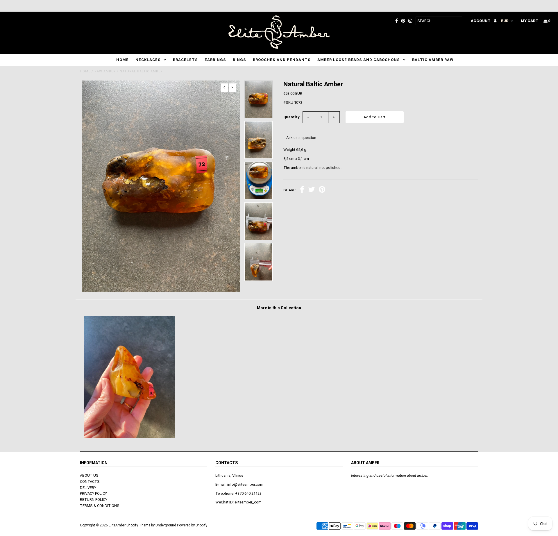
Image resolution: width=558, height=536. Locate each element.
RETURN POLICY (93, 499)
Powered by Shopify (192, 525)
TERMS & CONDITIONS (99, 505)
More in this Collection (279, 307)
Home (122, 60)
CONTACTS (90, 481)
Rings (239, 60)
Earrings (215, 60)
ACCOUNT (481, 21)
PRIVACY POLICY (93, 493)
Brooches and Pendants (282, 60)
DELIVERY (88, 487)
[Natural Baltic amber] (129, 436)
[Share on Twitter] (311, 190)
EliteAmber (117, 525)
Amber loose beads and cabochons (358, 60)
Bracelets (185, 60)
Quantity (291, 117)
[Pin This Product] (322, 190)
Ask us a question (301, 137)
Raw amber (105, 71)
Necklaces (148, 60)
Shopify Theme (138, 525)
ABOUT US (89, 475)
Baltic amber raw (432, 60)
